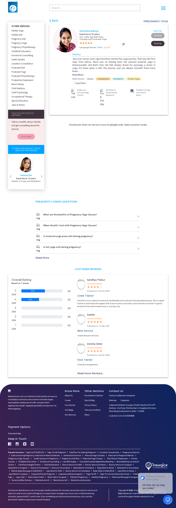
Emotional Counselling (22, 55)
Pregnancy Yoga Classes (19, 458)
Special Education (20, 100)
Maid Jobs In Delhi (36, 477)
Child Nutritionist (51, 464)
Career (68, 400)
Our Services (70, 414)
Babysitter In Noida (105, 467)
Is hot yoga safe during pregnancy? (62, 247)
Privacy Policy (91, 405)
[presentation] (11, 176)
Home (158, 43)
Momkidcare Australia (81, 480)
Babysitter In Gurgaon (18, 467)
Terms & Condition (93, 410)
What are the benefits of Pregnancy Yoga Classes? (70, 214)
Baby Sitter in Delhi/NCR (103, 471)
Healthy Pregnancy (99, 477)
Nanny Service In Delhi (72, 464)
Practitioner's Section (94, 395)
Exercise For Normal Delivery (47, 455)
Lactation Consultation (22, 63)
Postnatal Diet (18, 67)
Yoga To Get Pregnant (56, 452)
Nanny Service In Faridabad (77, 471)
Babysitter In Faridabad (83, 467)
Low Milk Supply (69, 461)
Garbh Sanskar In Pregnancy (46, 458)
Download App (14, 433)
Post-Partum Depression (117, 458)
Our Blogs (69, 410)
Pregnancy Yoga (19, 43)
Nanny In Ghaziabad (61, 467)
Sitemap (112, 400)
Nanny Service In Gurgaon (120, 464)
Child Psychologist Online (29, 464)
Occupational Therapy (22, 96)
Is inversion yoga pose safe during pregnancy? (68, 236)
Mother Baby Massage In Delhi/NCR (26, 471)
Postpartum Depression (22, 80)
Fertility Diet (17, 34)
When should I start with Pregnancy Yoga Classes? (70, 225)
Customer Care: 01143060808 (121, 415)
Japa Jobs (20, 477)
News (87, 414)
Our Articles (70, 405)
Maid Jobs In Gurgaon (57, 477)
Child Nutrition (18, 88)
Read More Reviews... (90, 373)
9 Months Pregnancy (79, 477)
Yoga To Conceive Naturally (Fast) (114, 474)
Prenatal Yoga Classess (95, 455)
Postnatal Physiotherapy (23, 76)
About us (69, 395)
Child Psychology (20, 92)
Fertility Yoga (18, 30)
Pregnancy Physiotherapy (23, 47)
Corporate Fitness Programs (43, 474)
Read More (78, 74)
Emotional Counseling (49, 461)
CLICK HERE (26, 137)
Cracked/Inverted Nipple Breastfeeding (96, 461)
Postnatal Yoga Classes (93, 458)
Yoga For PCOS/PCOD (35, 452)
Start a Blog (90, 400)
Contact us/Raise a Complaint (122, 395)
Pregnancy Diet (19, 38)
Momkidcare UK (60, 480)
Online (158, 35)
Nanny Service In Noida (95, 464)
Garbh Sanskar (18, 59)
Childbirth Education (21, 51)
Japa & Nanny (18, 104)
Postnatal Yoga (19, 71)
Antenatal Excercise (72, 455)
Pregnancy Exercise (131, 452)
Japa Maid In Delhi (54, 471)
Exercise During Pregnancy (23, 455)
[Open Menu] (163, 8)
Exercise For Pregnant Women (121, 455)
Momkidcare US (42, 480)
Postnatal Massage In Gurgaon (125, 477)
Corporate (124, 400)
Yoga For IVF (91, 474)
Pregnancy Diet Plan (71, 458)
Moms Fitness (18, 84)
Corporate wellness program (70, 474)
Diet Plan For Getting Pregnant (82, 452)
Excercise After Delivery (21, 480)
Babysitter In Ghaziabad (128, 467)
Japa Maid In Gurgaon (18, 474)
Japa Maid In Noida (125, 471)
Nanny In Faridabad (39, 467)
